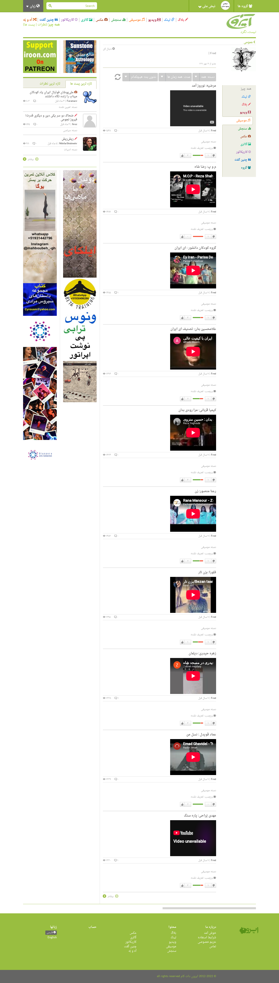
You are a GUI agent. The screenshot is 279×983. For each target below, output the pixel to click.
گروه (244, 168)
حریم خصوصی (207, 942)
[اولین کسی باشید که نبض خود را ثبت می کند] (225, 5)
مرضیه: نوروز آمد (204, 86)
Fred (213, 131)
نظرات (42, 25)
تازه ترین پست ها (81, 84)
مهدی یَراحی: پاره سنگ (200, 816)
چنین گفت (47, 20)
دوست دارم (182, 155)
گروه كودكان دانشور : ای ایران (195, 248)
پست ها (29, 25)
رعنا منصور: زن (205, 491)
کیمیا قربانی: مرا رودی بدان (197, 410)
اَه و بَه (28, 20)
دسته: (207, 77)
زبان (32, 6)
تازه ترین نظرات (50, 84)
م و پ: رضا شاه (205, 167)
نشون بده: (143, 77)
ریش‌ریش (68, 139)
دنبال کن (107, 49)
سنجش (116, 20)
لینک (167, 20)
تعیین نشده (65, 107)
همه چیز (54, 25)
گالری (85, 20)
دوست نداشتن (213, 155)
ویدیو (152, 20)
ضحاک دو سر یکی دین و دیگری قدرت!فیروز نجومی (51, 118)
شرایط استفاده (207, 937)
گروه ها (243, 6)
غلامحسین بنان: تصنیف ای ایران (193, 329)
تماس (212, 946)
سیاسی (67, 130)
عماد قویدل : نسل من (201, 735)
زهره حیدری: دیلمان (202, 653)
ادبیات (67, 149)
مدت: (178, 77)
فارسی (50, 932)
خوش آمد (210, 933)
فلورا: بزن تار (207, 572)
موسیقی (135, 20)
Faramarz (72, 101)
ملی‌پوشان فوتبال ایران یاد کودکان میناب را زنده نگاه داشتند (53, 94)
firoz (74, 124)
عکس (100, 20)
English (52, 937)
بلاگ (181, 20)
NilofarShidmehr (68, 144)
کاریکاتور (68, 20)
